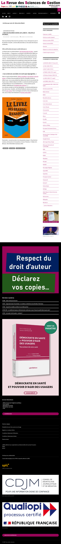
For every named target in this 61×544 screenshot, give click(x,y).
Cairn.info (45, 101)
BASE (44, 94)
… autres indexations (47, 205)
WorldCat (45, 202)
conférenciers (8, 413)
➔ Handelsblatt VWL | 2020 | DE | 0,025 (50, 85)
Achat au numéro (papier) (49, 37)
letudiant (12, 148)
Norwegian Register (47, 167)
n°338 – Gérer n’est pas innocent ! (10, 300)
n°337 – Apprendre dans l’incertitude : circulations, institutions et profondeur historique (22, 303)
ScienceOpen (46, 186)
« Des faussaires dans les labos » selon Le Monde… (18, 33)
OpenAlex (45, 173)
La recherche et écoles (8, 30)
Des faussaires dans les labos (26, 51)
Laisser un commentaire (27, 36)
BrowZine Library (47, 97)
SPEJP (3, 448)
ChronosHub (46, 110)
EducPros (5, 148)
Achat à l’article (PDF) (48, 43)
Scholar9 (45, 183)
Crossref (45, 113)
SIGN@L (45, 189)
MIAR (44, 155)
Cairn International (47, 104)
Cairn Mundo (46, 107)
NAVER (44, 164)
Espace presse (5, 439)
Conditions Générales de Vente (9, 436)
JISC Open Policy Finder (48, 142)
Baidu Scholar (46, 91)
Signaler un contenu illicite (8, 430)
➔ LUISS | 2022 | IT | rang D (49, 78)
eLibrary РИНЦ (46, 125)
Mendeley (45, 158)
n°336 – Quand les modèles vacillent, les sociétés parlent (15, 306)
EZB (44, 131)
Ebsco (44, 116)
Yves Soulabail (15, 36)
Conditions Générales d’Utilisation (10, 433)
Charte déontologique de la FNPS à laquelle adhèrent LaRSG (16, 458)
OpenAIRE (45, 170)
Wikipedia (45, 199)
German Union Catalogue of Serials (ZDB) (50, 135)
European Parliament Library (49, 128)
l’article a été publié (25, 92)
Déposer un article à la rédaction (50, 49)
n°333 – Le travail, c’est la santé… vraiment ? (12, 313)
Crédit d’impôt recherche (49, 52)
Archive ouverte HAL (48, 88)
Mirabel (45, 161)
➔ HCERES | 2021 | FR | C (49, 81)
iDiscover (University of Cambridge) (48, 145)
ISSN (44, 149)
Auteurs (34, 13)
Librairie (45, 46)
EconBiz (45, 119)
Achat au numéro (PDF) (48, 40)
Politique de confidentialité (8, 455)
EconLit (44, 122)
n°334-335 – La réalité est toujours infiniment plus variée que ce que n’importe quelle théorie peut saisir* (26, 310)
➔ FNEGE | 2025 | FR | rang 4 (49, 72)
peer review (9, 90)
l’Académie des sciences (20, 85)
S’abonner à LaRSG (47, 34)
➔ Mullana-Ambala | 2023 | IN (50, 75)
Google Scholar (46, 138)
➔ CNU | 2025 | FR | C (48, 66)
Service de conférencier (10, 535)
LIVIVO (44, 152)
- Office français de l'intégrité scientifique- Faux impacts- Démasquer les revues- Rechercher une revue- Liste (11, 405)
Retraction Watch (21, 148)
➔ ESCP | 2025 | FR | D (48, 69)
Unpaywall (45, 179)
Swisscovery (46, 196)
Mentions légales (6, 424)
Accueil (4, 13)
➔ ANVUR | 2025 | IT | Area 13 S (50, 63)
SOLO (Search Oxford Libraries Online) (50, 192)
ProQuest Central (47, 176)
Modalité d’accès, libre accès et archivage (11, 427)
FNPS (3, 446)
